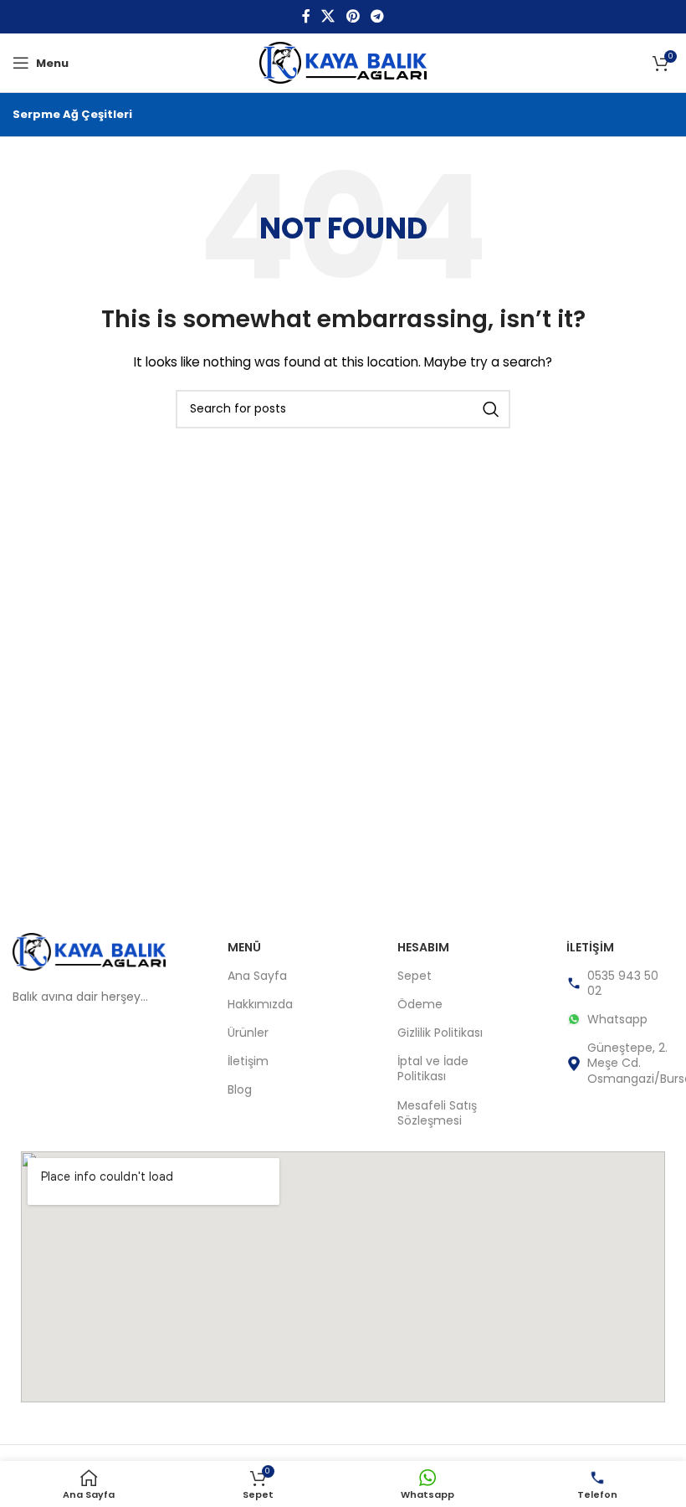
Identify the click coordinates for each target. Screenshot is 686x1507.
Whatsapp (617, 1019)
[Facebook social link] (305, 16)
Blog (240, 1089)
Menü (244, 947)
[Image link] (89, 950)
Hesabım (423, 947)
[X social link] (328, 16)
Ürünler (248, 1032)
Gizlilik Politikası (440, 1032)
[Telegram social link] (377, 16)
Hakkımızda (260, 1004)
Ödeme (420, 1004)
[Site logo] (343, 62)
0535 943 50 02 (622, 983)
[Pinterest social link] (352, 16)
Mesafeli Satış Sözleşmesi (437, 1113)
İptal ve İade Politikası (432, 1068)
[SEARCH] (491, 409)
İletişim (248, 1061)
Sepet (414, 975)
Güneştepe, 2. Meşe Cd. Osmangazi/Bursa (630, 1062)
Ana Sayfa (257, 975)
